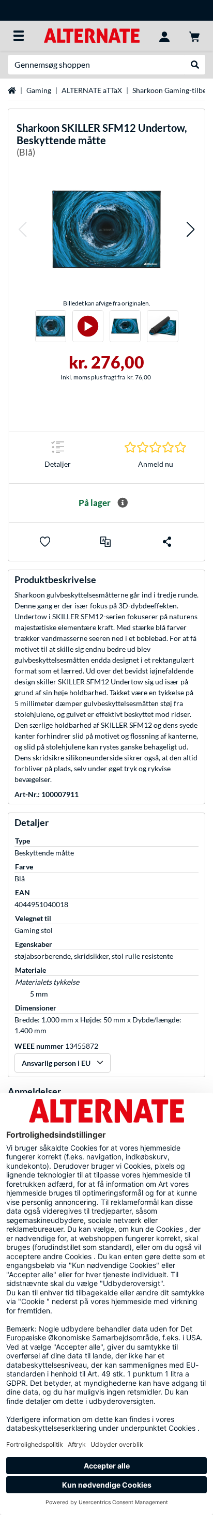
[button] (22, 229)
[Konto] (164, 35)
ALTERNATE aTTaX (92, 90)
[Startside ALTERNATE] (92, 34)
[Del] (167, 542)
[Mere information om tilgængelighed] (122, 503)
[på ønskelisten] (45, 542)
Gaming (38, 90)
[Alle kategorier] (18, 36)
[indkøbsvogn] (194, 35)
